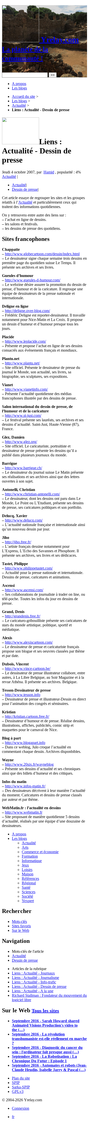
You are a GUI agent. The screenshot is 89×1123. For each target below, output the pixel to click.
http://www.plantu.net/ (22, 363)
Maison (27, 874)
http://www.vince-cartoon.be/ (27, 668)
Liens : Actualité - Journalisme (35, 977)
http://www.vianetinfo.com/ (26, 389)
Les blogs (19, 88)
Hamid (49, 172)
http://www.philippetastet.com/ (29, 568)
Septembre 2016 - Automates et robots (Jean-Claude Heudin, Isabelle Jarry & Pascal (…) (49, 1067)
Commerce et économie (40, 852)
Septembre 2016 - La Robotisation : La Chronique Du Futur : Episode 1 (44, 1058)
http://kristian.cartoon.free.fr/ (27, 716)
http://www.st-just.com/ (23, 415)
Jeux (25, 865)
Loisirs (27, 870)
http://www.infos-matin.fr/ (25, 786)
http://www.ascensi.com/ (24, 590)
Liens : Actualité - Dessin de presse (39, 986)
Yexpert (28, 901)
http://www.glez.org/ (21, 442)
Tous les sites (45, 1010)
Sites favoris (21, 926)
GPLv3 (17, 1091)
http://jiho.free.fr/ (18, 542)
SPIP (16, 1083)
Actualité (19, 105)
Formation (30, 856)
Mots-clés (19, 921)
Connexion (20, 1108)
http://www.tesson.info (22, 695)
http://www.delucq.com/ (24, 520)
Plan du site (21, 1078)
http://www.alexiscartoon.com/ (29, 642)
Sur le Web (20, 930)
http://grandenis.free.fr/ (22, 616)
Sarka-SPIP (21, 1087)
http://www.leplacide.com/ (25, 341)
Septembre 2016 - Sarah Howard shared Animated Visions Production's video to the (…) (45, 1025)
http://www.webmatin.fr (23, 812)
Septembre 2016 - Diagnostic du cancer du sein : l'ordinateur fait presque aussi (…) (47, 1049)
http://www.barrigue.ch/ (23, 468)
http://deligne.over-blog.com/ (27, 311)
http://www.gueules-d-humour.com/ (32, 280)
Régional (29, 883)
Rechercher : (12, 70)
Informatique (32, 861)
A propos (19, 84)
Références (30, 878)
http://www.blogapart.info (25, 743)
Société (27, 896)
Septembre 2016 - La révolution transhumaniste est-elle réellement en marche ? (49, 1038)
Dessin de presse (25, 189)
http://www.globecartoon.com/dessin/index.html (42, 254)
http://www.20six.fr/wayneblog (29, 764)
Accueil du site (23, 96)
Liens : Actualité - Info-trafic (34, 982)
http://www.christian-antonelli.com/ (32, 494)
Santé (26, 887)
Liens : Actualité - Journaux (33, 973)
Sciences (28, 892)
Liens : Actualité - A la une (32, 991)
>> (53, 75)
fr (13, 1117)
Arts (25, 847)
